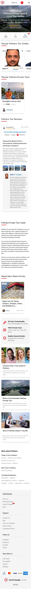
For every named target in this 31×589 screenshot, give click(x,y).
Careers (5, 564)
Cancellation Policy (9, 528)
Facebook (6, 542)
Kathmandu (4, 478)
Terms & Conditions (9, 523)
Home (4, 8)
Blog (4, 507)
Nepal (10, 8)
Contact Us (6, 518)
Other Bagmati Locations (9, 480)
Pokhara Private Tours (8, 460)
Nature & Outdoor (6, 470)
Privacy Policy (7, 526)
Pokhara (3, 458)
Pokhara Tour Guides (14, 458)
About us (5, 499)
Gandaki (3, 483)
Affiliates (5, 566)
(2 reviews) (19, 174)
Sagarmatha (18, 483)
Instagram (6, 539)
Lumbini (10, 483)
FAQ (4, 520)
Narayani (21, 480)
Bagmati (12, 478)
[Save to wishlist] (22, 51)
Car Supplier (6, 561)
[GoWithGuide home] (2, 2)
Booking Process (8, 501)
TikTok (5, 547)
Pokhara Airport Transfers (9, 463)
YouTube (5, 545)
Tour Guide (6, 559)
